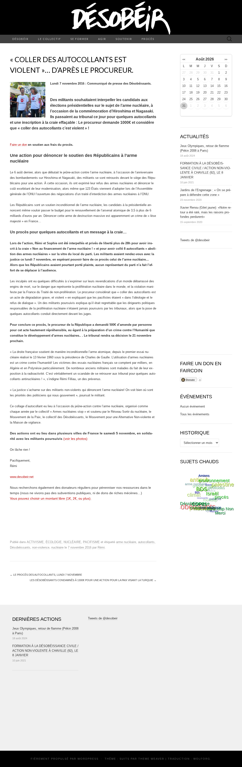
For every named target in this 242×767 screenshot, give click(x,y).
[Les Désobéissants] (121, 17)
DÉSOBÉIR (20, 38)
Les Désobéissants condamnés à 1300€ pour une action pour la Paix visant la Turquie (93, 580)
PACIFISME (91, 542)
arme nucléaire (126, 542)
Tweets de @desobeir (195, 240)
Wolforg (201, 758)
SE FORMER (79, 38)
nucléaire (57, 547)
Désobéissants (20, 547)
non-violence (40, 547)
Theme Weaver (151, 758)
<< (183, 59)
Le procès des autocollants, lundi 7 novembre (46, 574)
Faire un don (18, 144)
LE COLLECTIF (49, 38)
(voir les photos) (75, 439)
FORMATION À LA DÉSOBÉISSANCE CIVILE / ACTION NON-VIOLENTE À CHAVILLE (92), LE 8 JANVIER (45, 650)
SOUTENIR (124, 38)
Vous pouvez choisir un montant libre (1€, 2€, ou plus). (50, 498)
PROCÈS (148, 38)
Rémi (101, 547)
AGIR (102, 38)
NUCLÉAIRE (72, 542)
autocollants (146, 542)
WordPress (88, 758)
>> (226, 59)
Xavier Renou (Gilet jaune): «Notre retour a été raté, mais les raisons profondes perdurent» (205, 212)
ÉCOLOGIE (54, 542)
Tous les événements (194, 414)
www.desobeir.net (22, 477)
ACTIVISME (35, 542)
